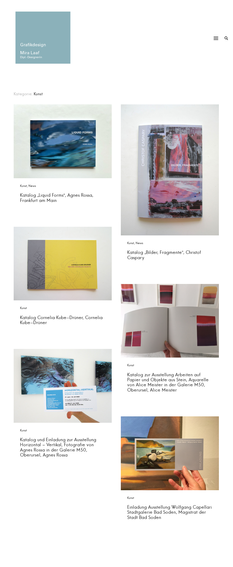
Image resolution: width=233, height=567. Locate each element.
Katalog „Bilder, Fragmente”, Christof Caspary (164, 255)
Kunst (23, 186)
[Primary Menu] (216, 38)
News (32, 186)
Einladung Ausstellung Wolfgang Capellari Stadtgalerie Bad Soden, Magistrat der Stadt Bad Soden (169, 512)
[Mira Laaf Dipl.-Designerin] (42, 37)
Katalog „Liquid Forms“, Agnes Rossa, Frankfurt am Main (56, 197)
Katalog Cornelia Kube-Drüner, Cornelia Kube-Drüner (61, 320)
